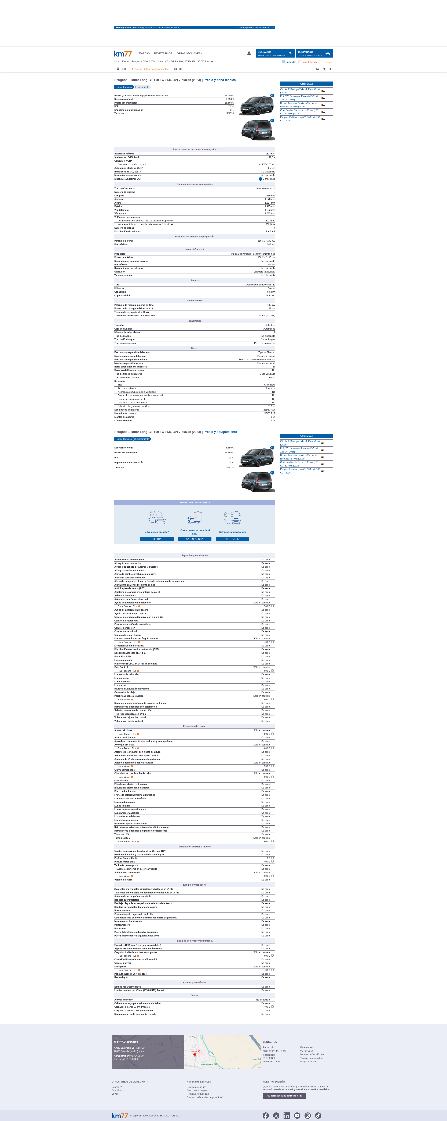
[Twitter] (276, 1115)
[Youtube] (297, 1115)
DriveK (115, 1093)
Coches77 (117, 1087)
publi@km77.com (272, 1061)
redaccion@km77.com (274, 1050)
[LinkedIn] (287, 1115)
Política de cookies (196, 1087)
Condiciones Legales (197, 1090)
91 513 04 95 (132, 1059)
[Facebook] (266, 1115)
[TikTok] (318, 1115)
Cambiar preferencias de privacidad (204, 1097)
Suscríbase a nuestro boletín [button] (284, 1095)
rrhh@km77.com (308, 1061)
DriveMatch (117, 1090)
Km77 (123, 53)
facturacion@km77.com (312, 1054)
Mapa (141, 1051)
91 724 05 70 (137, 1056)
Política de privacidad (198, 1093)
